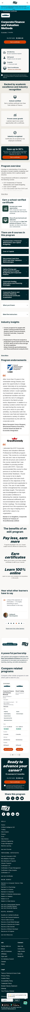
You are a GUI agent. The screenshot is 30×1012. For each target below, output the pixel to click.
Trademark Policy (6, 983)
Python (3, 825)
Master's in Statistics (6, 896)
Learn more (19, 749)
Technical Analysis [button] (19, 713)
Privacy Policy (5, 976)
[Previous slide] (6, 623)
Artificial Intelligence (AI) (8, 827)
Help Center (21, 951)
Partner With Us (6, 946)
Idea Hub (20, 946)
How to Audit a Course (7, 919)
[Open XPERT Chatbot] (25, 1002)
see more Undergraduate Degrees (10, 904)
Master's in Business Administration (11, 894)
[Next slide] (24, 623)
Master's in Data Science (8, 901)
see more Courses (6, 849)
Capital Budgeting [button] (7, 713)
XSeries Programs (6, 863)
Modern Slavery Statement (9, 986)
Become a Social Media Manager (10, 922)
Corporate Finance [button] (7, 715)
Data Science (4, 839)
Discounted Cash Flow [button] (8, 718)
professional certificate (10, 11)
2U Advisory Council (7, 959)
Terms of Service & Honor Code (10, 973)
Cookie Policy (5, 978)
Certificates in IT (5, 872)
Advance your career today (14, 69)
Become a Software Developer (9, 929)
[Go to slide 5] (18, 623)
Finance (3, 834)
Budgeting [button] (6, 711)
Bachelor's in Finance (7, 889)
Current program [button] (6, 683)
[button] (3, 814)
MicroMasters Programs (8, 858)
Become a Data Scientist (8, 926)
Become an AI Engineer (7, 931)
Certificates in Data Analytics (9, 870)
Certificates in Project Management (10, 868)
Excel (2, 836)
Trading (3, 829)
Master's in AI (5, 898)
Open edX (4, 956)
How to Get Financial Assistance (10, 917)
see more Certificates (7, 876)
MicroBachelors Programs (8, 861)
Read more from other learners (15, 628)
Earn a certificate (8, 749)
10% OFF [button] (6, 728)
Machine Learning (6, 846)
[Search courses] (27, 2)
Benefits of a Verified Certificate (9, 915)
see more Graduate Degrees (9, 906)
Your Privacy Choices (7, 991)
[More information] (20, 154)
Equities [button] (17, 711)
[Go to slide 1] (8, 623)
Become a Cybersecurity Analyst (10, 924)
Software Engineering (7, 841)
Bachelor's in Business (7, 891)
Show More (4, 194)
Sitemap (3, 988)
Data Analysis (5, 832)
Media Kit (20, 956)
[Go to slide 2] (11, 623)
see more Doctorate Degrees (9, 908)
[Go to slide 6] (21, 623)
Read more (5, 706)
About (3, 949)
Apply (16, 1000)
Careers (3, 961)
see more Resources (7, 935)
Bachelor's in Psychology (8, 887)
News (3, 964)
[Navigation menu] (2, 2)
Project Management (7, 843)
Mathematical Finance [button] (8, 720)
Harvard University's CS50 (8, 856)
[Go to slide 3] (13, 623)
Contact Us (21, 949)
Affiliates (3, 954)
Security (20, 954)
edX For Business (6, 951)
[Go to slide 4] (16, 623)
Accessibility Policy (7, 981)
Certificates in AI (5, 865)
